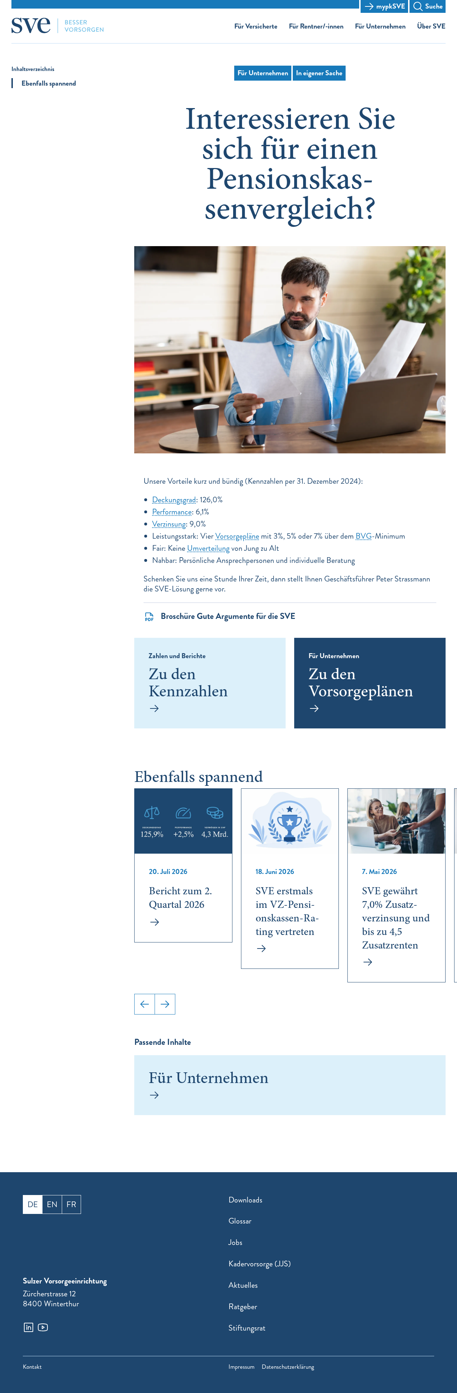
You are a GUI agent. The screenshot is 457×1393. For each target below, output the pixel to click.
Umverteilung (208, 548)
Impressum (241, 1366)
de (32, 1204)
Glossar (239, 1220)
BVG (364, 536)
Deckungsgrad (174, 499)
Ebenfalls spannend (48, 83)
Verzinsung (169, 523)
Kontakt (32, 1366)
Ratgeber (242, 1306)
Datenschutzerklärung (288, 1366)
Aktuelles (243, 1285)
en (52, 1204)
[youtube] (43, 1327)
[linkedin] (28, 1327)
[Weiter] (165, 1004)
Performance (172, 511)
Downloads (245, 1199)
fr (71, 1204)
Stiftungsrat (247, 1327)
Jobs (235, 1242)
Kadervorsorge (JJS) (259, 1263)
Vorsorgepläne (237, 536)
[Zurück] (144, 1004)
